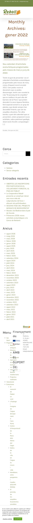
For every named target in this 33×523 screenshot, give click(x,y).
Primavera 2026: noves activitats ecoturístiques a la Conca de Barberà (17, 217)
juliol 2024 (10, 263)
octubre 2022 (11, 302)
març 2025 (10, 253)
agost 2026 (10, 234)
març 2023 (10, 292)
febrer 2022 (11, 312)
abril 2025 (10, 251)
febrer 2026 (11, 241)
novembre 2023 (12, 278)
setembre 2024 (12, 258)
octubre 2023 (11, 280)
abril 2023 (10, 290)
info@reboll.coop (24, 1)
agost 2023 (10, 285)
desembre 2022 (12, 297)
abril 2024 (10, 268)
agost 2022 (10, 307)
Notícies (9, 168)
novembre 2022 (12, 300)
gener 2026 (10, 243)
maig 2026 (10, 236)
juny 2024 (10, 265)
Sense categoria (12, 170)
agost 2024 (10, 261)
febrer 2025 (11, 256)
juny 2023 (10, 287)
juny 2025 (10, 248)
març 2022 (10, 309)
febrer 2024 (11, 273)
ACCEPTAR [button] (18, 519)
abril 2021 (10, 319)
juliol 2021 (10, 317)
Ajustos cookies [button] (7, 519)
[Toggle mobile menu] (29, 11)
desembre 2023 (12, 275)
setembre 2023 (12, 283)
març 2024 (10, 270)
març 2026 (10, 239)
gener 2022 (10, 314)
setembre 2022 (12, 305)
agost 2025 (10, 246)
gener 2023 (10, 295)
